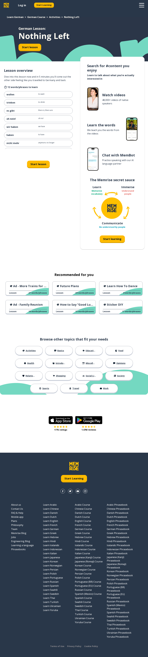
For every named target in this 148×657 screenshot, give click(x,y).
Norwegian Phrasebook (120, 575)
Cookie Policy (91, 646)
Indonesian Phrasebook (120, 549)
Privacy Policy (74, 646)
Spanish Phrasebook (118, 612)
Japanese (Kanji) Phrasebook (115, 559)
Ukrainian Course (84, 618)
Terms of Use (57, 646)
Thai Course (81, 610)
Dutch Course (82, 517)
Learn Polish (50, 573)
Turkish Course (83, 614)
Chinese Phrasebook (118, 508)
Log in (22, 5)
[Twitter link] (70, 491)
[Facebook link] (62, 491)
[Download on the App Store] (61, 420)
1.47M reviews (89, 429)
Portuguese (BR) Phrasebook (116, 589)
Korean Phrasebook (118, 571)
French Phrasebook (117, 525)
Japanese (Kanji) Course (88, 557)
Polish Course (82, 577)
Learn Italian (50, 553)
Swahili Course (83, 602)
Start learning (112, 239)
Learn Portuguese (53, 577)
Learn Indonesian (52, 549)
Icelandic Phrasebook (118, 545)
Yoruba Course (83, 622)
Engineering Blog (20, 541)
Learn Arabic (50, 504)
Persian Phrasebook (118, 579)
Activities (54, 17)
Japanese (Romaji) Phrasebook (116, 566)
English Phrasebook (118, 521)
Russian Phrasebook (118, 601)
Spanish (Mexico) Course (88, 593)
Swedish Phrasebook (118, 620)
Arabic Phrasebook (117, 504)
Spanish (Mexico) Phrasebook (116, 607)
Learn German (15, 17)
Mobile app (17, 517)
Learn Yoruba (50, 610)
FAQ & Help (17, 512)
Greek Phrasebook (117, 533)
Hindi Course (82, 541)
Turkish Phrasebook (118, 628)
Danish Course (83, 512)
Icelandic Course (83, 545)
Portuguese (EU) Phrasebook (116, 596)
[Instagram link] (85, 491)
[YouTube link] (77, 491)
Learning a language (22, 545)
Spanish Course (83, 598)
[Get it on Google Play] (88, 420)
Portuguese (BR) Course (88, 581)
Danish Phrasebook (117, 512)
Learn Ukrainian (52, 606)
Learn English (50, 521)
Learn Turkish (51, 602)
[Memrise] (6, 5)
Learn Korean (50, 561)
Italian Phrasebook (117, 553)
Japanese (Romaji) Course (89, 561)
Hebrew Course (83, 537)
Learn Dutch (50, 517)
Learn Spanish (51, 585)
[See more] (141, 5)
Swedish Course (83, 606)
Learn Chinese (51, 508)
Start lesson (30, 47)
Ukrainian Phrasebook (119, 632)
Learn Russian (51, 581)
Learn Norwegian (52, 565)
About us (16, 504)
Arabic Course (82, 504)
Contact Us (17, 508)
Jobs (13, 537)
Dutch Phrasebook (117, 517)
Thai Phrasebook (116, 624)
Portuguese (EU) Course (88, 585)
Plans (14, 521)
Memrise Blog (18, 533)
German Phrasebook (118, 529)
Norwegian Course (85, 569)
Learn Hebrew (51, 537)
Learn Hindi (49, 541)
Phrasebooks (18, 549)
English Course (83, 521)
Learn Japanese (51, 557)
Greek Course (82, 533)
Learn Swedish (51, 593)
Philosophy (17, 525)
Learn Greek (50, 533)
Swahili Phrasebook (117, 616)
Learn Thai (49, 598)
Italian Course (82, 553)
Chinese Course (83, 508)
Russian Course (83, 589)
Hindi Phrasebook (116, 541)
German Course (36, 17)
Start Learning (44, 5)
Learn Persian (50, 569)
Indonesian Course (85, 549)
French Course (83, 525)
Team (14, 529)
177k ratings (60, 429)
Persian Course (83, 573)
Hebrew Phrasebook (118, 537)
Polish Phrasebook (117, 583)
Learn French (50, 525)
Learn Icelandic (51, 545)
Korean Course (83, 565)
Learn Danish (50, 512)
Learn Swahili (50, 589)
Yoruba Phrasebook (118, 636)
